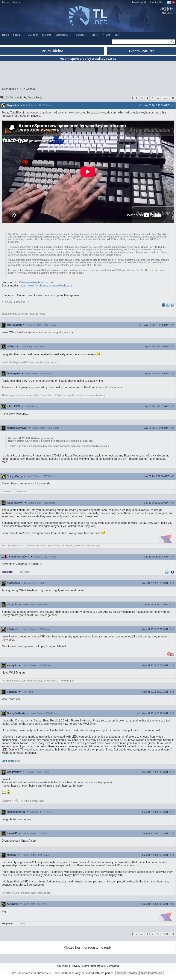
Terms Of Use (97, 966)
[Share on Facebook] (163, 305)
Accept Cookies (127, 973)
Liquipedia (156, 2)
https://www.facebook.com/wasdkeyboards (46, 285)
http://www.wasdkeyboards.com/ (34, 282)
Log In (5, 2)
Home (5, 35)
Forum (17, 35)
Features (80, 35)
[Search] (172, 41)
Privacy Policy (80, 966)
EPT (108, 35)
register (94, 947)
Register (16, 2)
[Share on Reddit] (172, 305)
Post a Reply (34, 97)
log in (79, 947)
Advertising (63, 966)
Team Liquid (139, 2)
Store (95, 35)
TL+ (117, 35)
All (173, 98)
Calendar (33, 35)
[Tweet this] (168, 305)
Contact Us (113, 966)
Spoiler (15, 301)
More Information (151, 973)
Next (165, 98)
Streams (46, 35)
